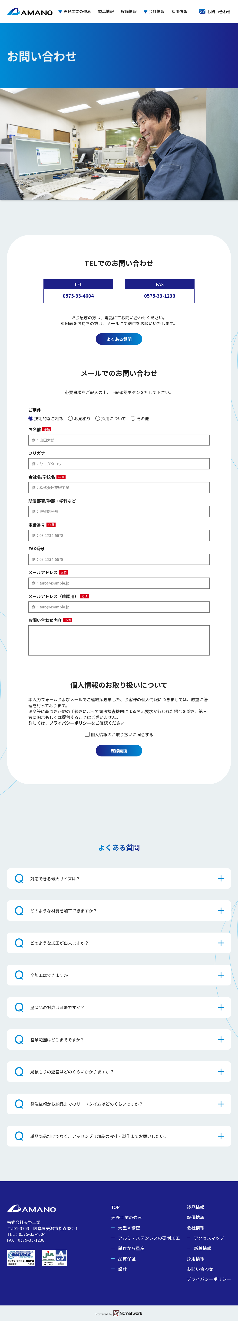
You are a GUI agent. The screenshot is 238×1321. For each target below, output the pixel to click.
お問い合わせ (200, 1269)
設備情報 (129, 11)
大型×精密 (129, 1227)
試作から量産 (131, 1248)
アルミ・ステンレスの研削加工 (149, 1238)
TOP (115, 1207)
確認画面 (119, 750)
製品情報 (106, 11)
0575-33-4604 (78, 295)
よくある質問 (119, 339)
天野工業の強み (77, 11)
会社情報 (157, 11)
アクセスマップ (209, 1238)
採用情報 (179, 11)
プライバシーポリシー (70, 723)
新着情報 (203, 1248)
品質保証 (127, 1258)
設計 (122, 1269)
